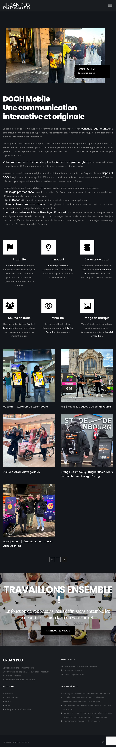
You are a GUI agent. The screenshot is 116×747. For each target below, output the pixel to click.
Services (9, 693)
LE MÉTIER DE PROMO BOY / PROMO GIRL (82, 721)
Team (8, 701)
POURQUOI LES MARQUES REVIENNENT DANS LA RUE (86, 693)
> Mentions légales (12, 675)
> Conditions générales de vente (19, 679)
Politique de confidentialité (18, 709)
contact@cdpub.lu (74, 674)
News (7, 705)
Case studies (11, 697)
